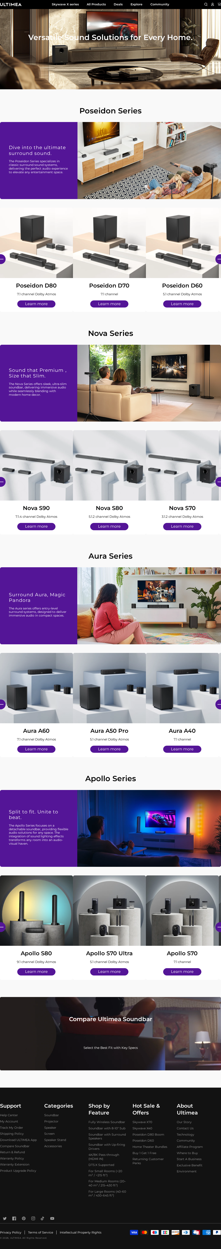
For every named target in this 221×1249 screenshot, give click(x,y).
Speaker (50, 1128)
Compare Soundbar (15, 1146)
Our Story (184, 1122)
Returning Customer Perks (148, 1161)
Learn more (36, 303)
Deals (118, 4)
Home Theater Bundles (150, 1147)
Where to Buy (187, 1153)
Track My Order (11, 1128)
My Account (9, 1121)
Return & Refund (12, 1152)
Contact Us (185, 1128)
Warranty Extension (14, 1164)
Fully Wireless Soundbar (106, 1122)
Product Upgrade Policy (18, 1171)
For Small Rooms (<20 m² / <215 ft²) (105, 1173)
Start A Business (189, 1159)
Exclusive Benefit (189, 1165)
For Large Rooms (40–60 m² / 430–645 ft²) (107, 1194)
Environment (187, 1171)
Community (159, 4)
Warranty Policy (12, 1158)
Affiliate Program (190, 1147)
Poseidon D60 (143, 1140)
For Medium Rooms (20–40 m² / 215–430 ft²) (107, 1183)
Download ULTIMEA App (18, 1140)
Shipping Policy (12, 1134)
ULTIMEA (15, 1238)
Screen (49, 1134)
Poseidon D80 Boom (148, 1134)
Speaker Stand (55, 1140)
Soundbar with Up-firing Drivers (106, 1147)
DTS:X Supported (101, 1165)
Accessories (53, 1146)
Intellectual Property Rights (80, 1232)
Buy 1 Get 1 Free (144, 1153)
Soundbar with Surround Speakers (107, 1137)
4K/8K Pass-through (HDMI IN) (103, 1157)
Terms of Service (40, 1232)
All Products (96, 4)
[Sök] (206, 4)
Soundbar (51, 1115)
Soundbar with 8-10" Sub (106, 1128)
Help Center (9, 1115)
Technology (185, 1134)
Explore (136, 4)
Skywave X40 (142, 1128)
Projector (51, 1121)
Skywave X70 (142, 1122)
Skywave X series (65, 4)
